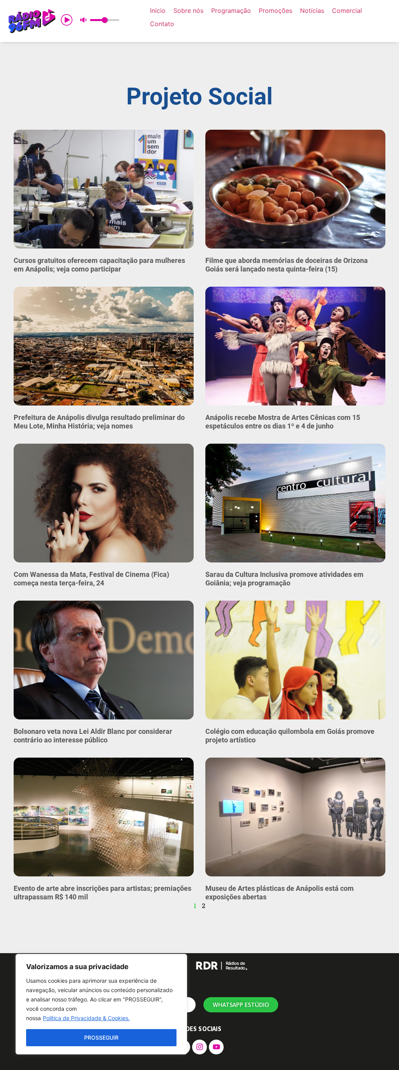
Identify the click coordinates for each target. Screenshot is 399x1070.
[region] (101, 1004)
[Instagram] (199, 1047)
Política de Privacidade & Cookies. (86, 1018)
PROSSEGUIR (101, 1037)
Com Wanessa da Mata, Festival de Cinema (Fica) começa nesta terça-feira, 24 (91, 578)
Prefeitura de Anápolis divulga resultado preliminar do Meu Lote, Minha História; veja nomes (99, 421)
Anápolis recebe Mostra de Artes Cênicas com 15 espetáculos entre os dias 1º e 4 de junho (282, 421)
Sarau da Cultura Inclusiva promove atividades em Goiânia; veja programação (284, 578)
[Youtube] (216, 1047)
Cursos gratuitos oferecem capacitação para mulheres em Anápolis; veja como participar (99, 264)
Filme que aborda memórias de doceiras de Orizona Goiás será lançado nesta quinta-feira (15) (286, 264)
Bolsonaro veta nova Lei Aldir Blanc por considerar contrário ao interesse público (93, 735)
